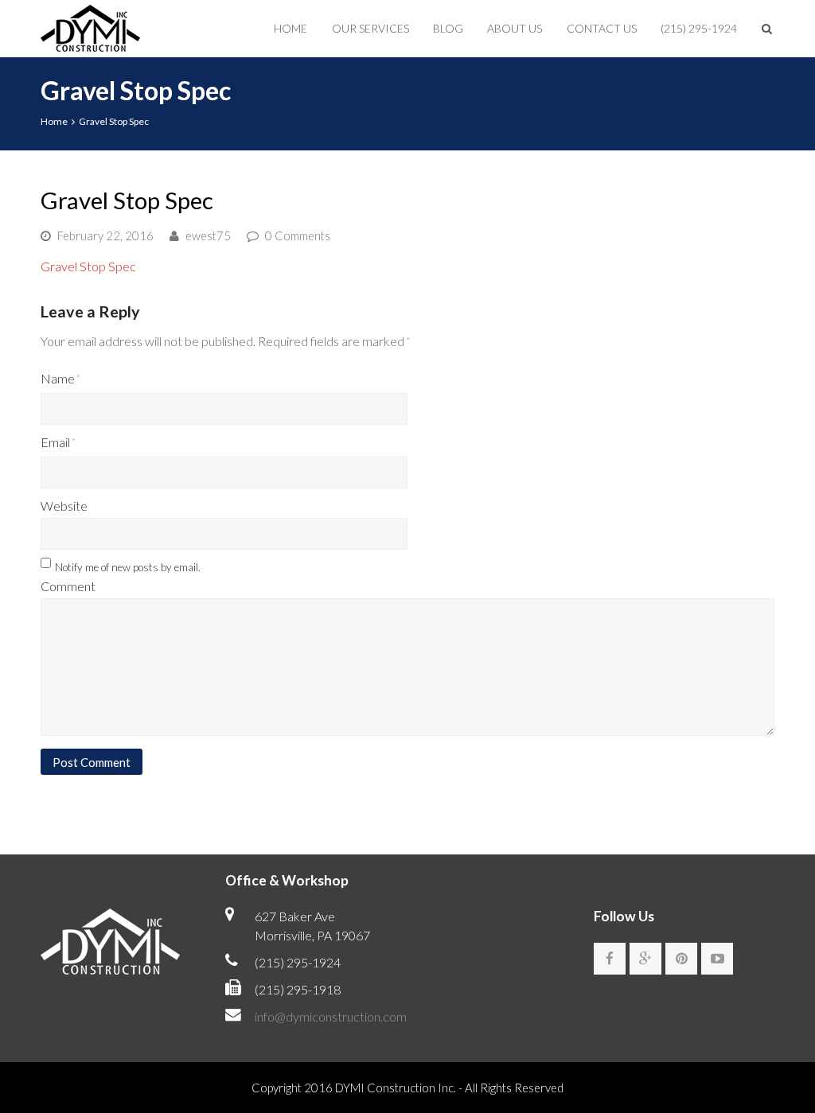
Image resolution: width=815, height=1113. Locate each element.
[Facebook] (610, 959)
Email (58, 441)
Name (60, 378)
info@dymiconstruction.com (331, 1016)
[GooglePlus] (645, 959)
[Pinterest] (681, 959)
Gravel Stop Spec (88, 266)
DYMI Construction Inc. (395, 1087)
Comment (68, 585)
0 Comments (297, 235)
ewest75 (208, 235)
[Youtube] (717, 959)
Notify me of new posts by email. (128, 567)
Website (64, 505)
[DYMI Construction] (90, 25)
